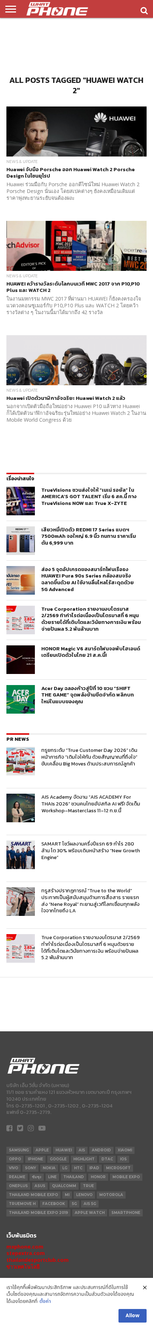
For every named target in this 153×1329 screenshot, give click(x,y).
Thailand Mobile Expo (33, 1194)
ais (82, 1150)
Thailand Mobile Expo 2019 (38, 1212)
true (88, 1186)
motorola (111, 1194)
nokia (49, 1168)
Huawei (64, 1150)
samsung (19, 1150)
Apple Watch (90, 1212)
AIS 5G (90, 1203)
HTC (78, 1168)
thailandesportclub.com (37, 1259)
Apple (42, 1150)
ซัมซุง (36, 1177)
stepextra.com (25, 1253)
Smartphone (125, 1212)
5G (74, 1203)
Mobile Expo (126, 1177)
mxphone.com (24, 1246)
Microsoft (118, 1168)
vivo (13, 1168)
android (101, 1150)
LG (64, 1168)
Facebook (53, 1203)
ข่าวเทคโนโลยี (22, 1266)
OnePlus (18, 1186)
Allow (132, 1316)
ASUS (40, 1186)
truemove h (22, 1203)
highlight (84, 1159)
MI (67, 1194)
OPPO (15, 1159)
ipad (94, 1168)
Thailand (73, 1177)
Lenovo (84, 1194)
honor (98, 1177)
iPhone (35, 1159)
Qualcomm (64, 1186)
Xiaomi (125, 1150)
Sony (30, 1168)
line (52, 1177)
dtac (107, 1159)
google (58, 1159)
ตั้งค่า (45, 1301)
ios (123, 1159)
